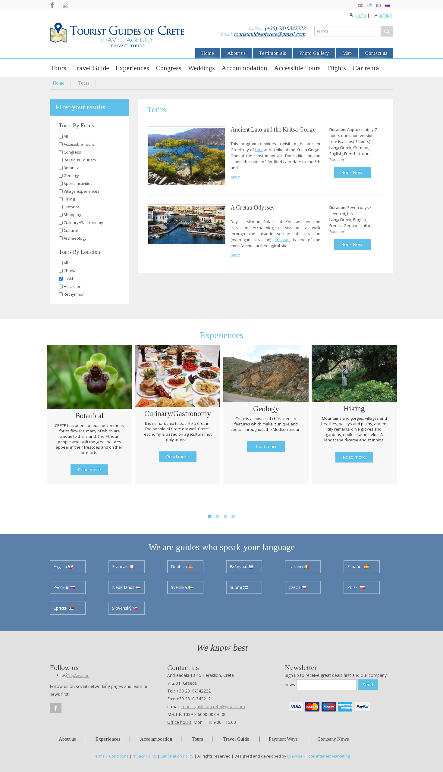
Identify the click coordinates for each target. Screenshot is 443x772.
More (235, 176)
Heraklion (72, 286)
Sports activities (78, 183)
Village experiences (81, 191)
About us (236, 53)
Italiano (296, 566)
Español (355, 566)
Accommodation (244, 68)
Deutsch (179, 566)
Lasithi (69, 278)
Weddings (201, 68)
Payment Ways (283, 739)
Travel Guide (91, 68)
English (60, 566)
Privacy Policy (144, 756)
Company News (333, 739)
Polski (353, 587)
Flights (336, 68)
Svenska (179, 587)
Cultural (71, 230)
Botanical (72, 167)
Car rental (367, 68)
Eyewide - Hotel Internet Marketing (318, 756)
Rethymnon (74, 294)
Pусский (62, 587)
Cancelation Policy (176, 756)
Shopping (72, 214)
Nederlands (124, 587)
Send (368, 684)
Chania (70, 270)
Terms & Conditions (111, 756)
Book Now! (352, 172)
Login (360, 15)
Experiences (132, 68)
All (66, 136)
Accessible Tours (297, 68)
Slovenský (122, 608)
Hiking (69, 199)
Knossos (283, 239)
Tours (58, 68)
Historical (72, 207)
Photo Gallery (314, 53)
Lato (259, 149)
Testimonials (272, 53)
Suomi (236, 587)
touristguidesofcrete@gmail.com (269, 34)
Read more (89, 469)
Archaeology (75, 238)
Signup (385, 15)
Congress (168, 68)
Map (347, 53)
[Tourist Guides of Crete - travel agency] (117, 35)
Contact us (376, 53)
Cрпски (61, 608)
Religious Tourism (80, 160)
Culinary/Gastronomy (83, 222)
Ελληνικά (239, 566)
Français (121, 566)
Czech (294, 587)
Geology (71, 175)
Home (207, 53)
